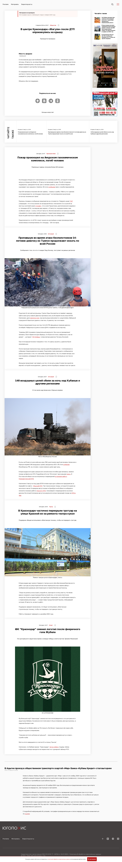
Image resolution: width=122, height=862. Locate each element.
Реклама (5, 4)
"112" (71, 201)
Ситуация (51, 234)
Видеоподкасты (26, 4)
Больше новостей (47, 112)
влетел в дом (34, 318)
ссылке (27, 814)
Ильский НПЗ (37, 486)
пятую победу (54, 747)
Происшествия (51, 153)
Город (51, 506)
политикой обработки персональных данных (59, 859)
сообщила (51, 187)
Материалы (15, 4)
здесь (69, 474)
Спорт (51, 625)
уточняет (38, 206)
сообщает (66, 464)
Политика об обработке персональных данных (85, 854)
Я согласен (92, 859)
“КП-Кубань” (36, 337)
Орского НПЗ (41, 491)
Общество (53, 25)
